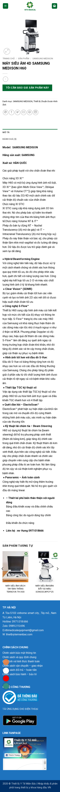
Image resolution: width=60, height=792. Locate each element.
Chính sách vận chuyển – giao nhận (22, 665)
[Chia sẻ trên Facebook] (11, 112)
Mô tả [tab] (6, 132)
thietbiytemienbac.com (19, 634)
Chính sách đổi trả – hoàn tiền (19, 669)
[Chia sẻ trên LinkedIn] (35, 112)
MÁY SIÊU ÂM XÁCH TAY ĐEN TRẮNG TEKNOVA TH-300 (15, 588)
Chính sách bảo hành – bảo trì (19, 674)
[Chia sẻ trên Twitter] (17, 112)
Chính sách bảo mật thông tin (19, 652)
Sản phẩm (23, 58)
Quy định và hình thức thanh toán (21, 661)
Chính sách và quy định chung (19, 657)
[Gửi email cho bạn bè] (23, 112)
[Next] (57, 575)
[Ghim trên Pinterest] (29, 112)
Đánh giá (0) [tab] (9, 139)
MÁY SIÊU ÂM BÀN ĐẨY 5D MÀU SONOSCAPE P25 (45, 588)
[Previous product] (5, 79)
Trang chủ (8, 58)
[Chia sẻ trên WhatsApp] (5, 112)
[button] (5, 6)
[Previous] (3, 575)
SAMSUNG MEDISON (42, 58)
